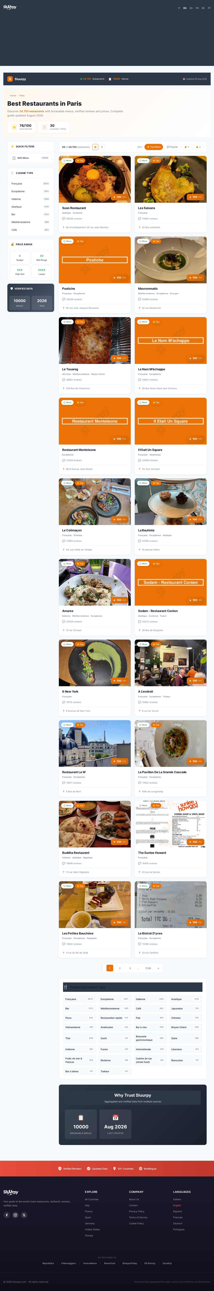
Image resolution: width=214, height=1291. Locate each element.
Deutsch (177, 1223)
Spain (88, 1217)
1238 (148, 968)
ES (191, 8)
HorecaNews (90, 1263)
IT (179, 8)
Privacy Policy (136, 1211)
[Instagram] (15, 1215)
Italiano (177, 1199)
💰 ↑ (186, 147)
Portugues (178, 1229)
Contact (133, 1205)
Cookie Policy (136, 1223)
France (88, 1211)
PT (209, 8)
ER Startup (149, 1263)
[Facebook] (6, 1215)
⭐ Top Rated (153, 147)
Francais (177, 1217)
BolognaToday (130, 1263)
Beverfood (109, 1263)
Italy (87, 1205)
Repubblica (48, 1263)
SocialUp (167, 1263)
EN (184, 8)
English (177, 1205)
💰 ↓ (198, 147)
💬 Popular (172, 147)
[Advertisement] (107, 39)
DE (203, 8)
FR (197, 8)
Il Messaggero (68, 1263)
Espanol (177, 1211)
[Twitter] (24, 1215)
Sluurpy (89, 1235)
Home (13, 95)
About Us (134, 1199)
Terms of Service (138, 1217)
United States (92, 1229)
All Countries (91, 1199)
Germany (90, 1223)
